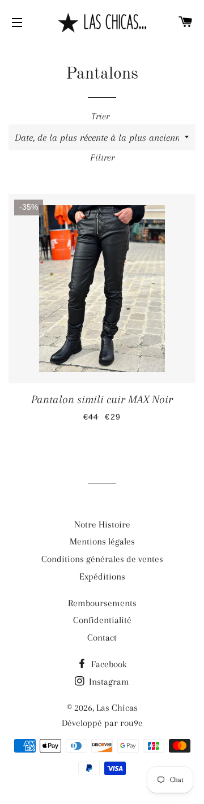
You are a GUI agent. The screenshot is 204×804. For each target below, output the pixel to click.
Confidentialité (102, 620)
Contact (102, 637)
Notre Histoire (102, 524)
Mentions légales (102, 541)
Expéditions (102, 576)
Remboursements (102, 603)
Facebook (108, 664)
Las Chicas (117, 707)
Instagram (108, 681)
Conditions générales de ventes (102, 559)
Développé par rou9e (102, 722)
